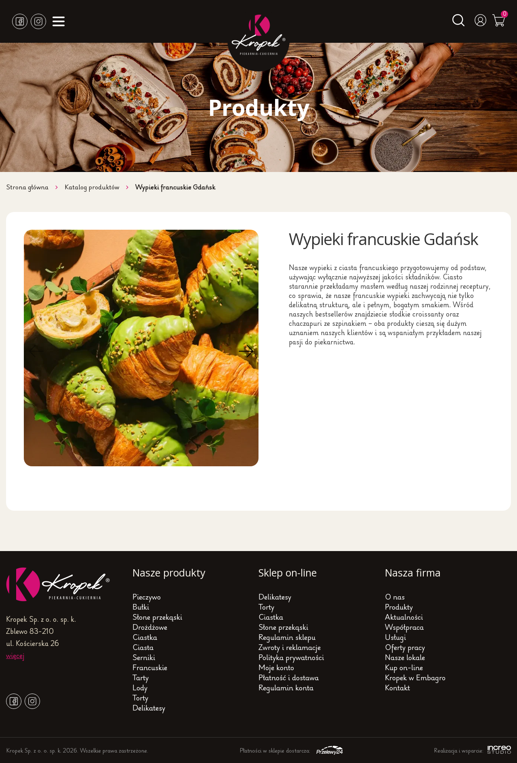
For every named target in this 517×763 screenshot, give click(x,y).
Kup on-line (404, 667)
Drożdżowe (149, 627)
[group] (141, 348)
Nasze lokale (405, 657)
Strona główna (27, 187)
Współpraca (404, 627)
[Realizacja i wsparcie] (497, 750)
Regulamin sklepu (286, 637)
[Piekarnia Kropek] (258, 40)
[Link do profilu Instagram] (38, 21)
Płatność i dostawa (288, 677)
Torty (140, 697)
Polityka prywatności (291, 657)
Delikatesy (148, 707)
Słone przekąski (157, 617)
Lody (139, 687)
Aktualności (404, 617)
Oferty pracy (405, 647)
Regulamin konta (285, 687)
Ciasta (142, 647)
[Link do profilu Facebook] (19, 21)
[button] (36, 351)
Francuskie (149, 667)
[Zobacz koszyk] (498, 24)
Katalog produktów (92, 187)
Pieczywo (146, 596)
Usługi (395, 637)
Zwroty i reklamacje (289, 647)
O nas (395, 596)
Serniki (143, 657)
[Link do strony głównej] (58, 598)
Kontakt (397, 687)
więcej (15, 655)
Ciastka (144, 637)
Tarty (140, 677)
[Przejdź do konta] (481, 23)
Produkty (399, 606)
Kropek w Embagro (415, 677)
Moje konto (276, 667)
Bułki (140, 606)
